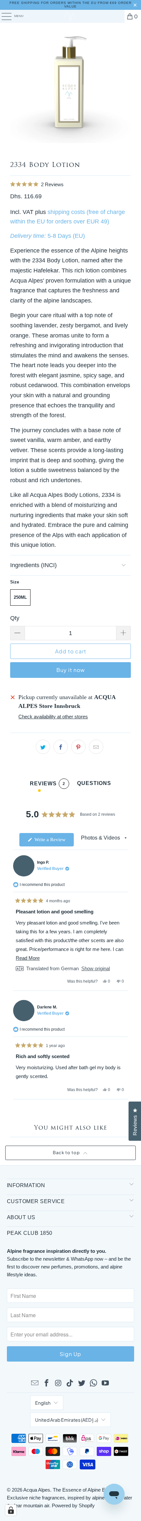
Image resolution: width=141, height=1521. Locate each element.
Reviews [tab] (47, 785)
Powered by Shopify (73, 1505)
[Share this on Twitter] (43, 747)
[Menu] (3, 16)
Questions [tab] (94, 784)
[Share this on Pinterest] (78, 747)
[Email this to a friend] (96, 747)
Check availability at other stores (53, 716)
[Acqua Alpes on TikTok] (70, 1383)
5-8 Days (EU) (66, 236)
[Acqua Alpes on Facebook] (47, 1383)
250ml (20, 597)
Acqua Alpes (36, 1490)
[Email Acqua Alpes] (35, 1383)
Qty (14, 618)
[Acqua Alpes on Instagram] (58, 1383)
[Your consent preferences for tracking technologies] (10, 1510)
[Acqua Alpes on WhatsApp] (94, 1383)
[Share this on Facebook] (60, 747)
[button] (70, 184)
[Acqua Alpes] (70, 16)
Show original (95, 968)
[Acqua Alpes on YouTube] (105, 1383)
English (42, 1403)
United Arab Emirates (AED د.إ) (66, 1420)
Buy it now (70, 669)
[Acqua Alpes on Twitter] (82, 1383)
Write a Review (53, 841)
